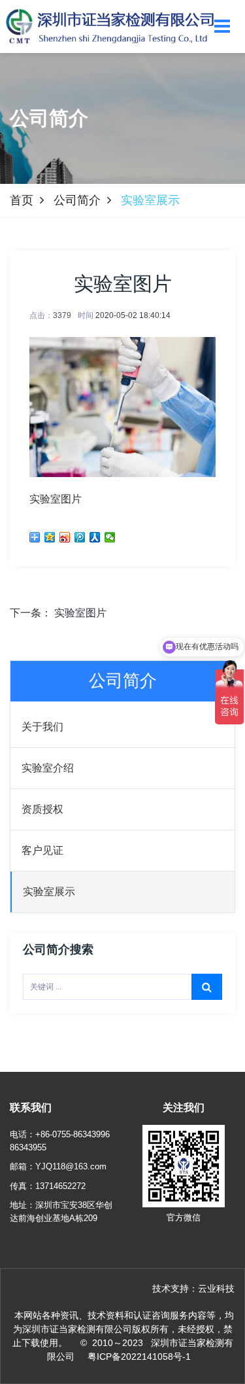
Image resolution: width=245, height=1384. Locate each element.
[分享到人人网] (95, 537)
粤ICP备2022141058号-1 (139, 1356)
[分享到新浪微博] (65, 537)
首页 (21, 200)
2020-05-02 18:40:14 (133, 315)
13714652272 (60, 1186)
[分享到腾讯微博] (80, 537)
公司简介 (77, 200)
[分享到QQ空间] (50, 537)
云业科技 (216, 1288)
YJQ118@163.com (70, 1166)
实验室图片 (80, 612)
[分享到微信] (110, 537)
